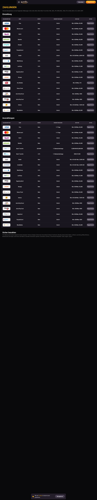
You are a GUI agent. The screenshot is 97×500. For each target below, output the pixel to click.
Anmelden (80, 2)
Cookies (40, 495)
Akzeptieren (60, 496)
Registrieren (91, 2)
